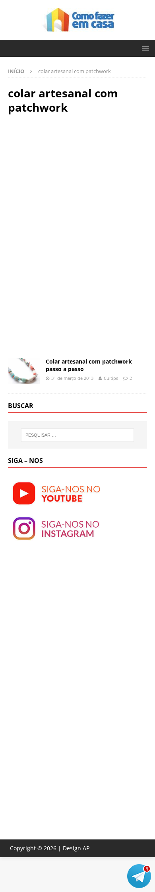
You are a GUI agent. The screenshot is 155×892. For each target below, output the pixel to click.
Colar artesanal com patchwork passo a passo (89, 365)
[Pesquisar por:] (77, 435)
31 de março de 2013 (72, 378)
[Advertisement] (74, 178)
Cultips (111, 378)
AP (86, 848)
